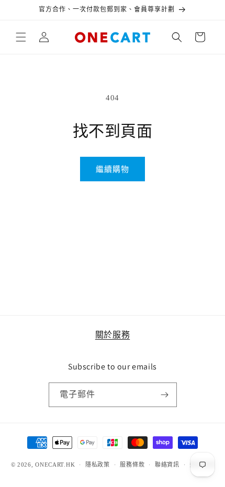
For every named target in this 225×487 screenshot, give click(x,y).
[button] (20, 37)
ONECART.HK (55, 464)
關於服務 (112, 334)
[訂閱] (164, 394)
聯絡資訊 (167, 464)
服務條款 (132, 464)
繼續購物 (112, 169)
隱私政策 (97, 464)
